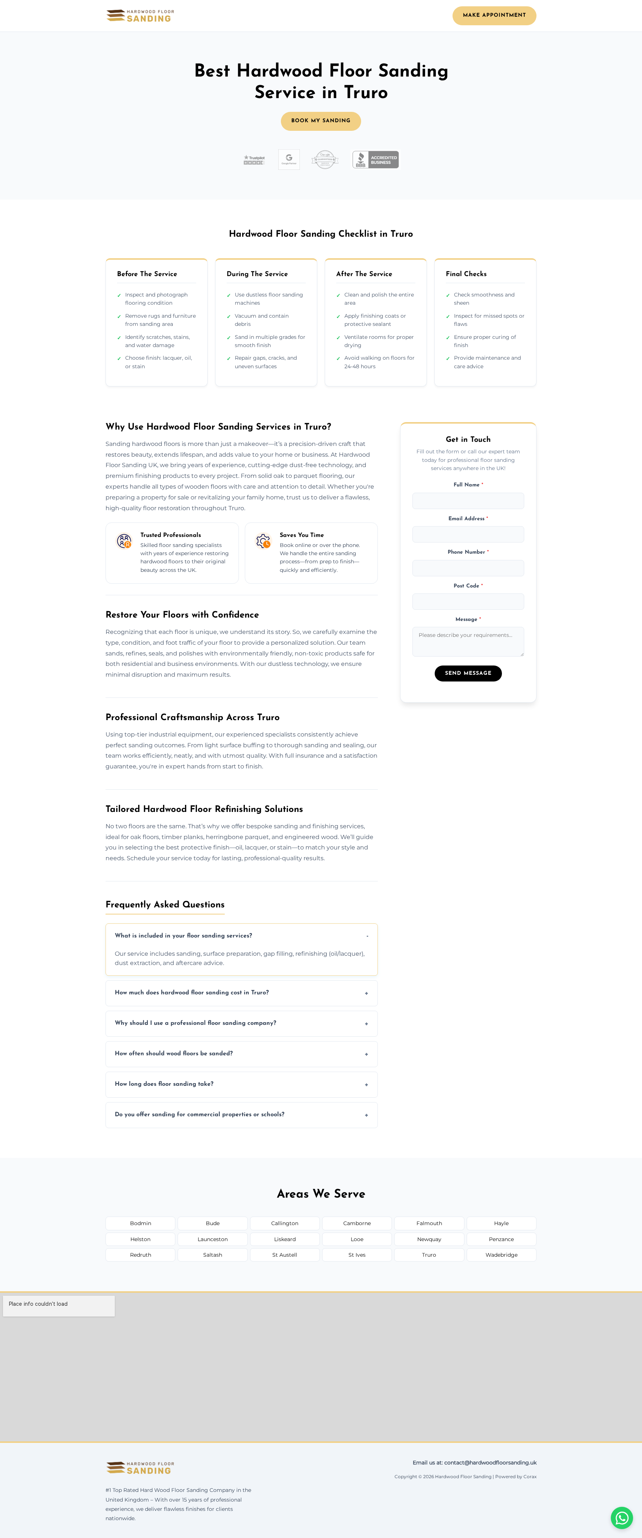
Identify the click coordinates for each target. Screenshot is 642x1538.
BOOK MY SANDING (321, 121)
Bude (213, 1223)
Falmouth (429, 1223)
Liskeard (285, 1239)
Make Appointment (494, 15)
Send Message (468, 673)
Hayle (501, 1223)
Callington (284, 1223)
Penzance (501, 1239)
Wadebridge (502, 1255)
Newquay (429, 1239)
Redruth (140, 1255)
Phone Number (468, 552)
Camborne (357, 1223)
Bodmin (140, 1223)
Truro (429, 1255)
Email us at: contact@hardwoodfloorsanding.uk (474, 1462)
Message (468, 619)
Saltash (212, 1255)
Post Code (468, 586)
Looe (357, 1239)
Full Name (468, 485)
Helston (140, 1239)
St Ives (357, 1255)
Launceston (213, 1239)
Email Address (468, 519)
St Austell (284, 1255)
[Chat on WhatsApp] (622, 1518)
